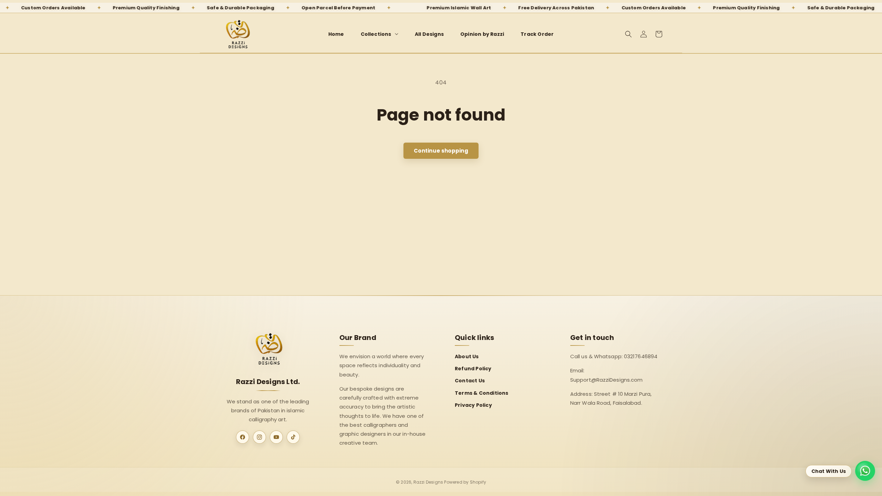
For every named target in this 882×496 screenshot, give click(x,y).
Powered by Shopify (465, 482)
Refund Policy (473, 368)
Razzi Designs (428, 482)
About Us (467, 356)
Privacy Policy (473, 405)
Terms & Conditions (482, 393)
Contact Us (470, 380)
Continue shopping (441, 150)
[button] (379, 34)
